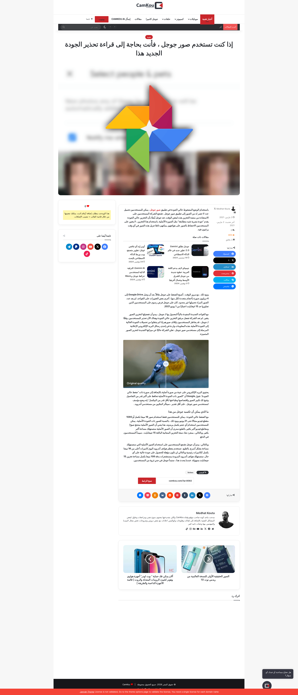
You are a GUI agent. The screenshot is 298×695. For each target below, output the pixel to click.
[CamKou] (149, 5)
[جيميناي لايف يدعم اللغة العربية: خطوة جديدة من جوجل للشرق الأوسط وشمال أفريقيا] (200, 272)
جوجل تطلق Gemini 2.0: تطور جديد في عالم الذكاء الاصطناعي (178, 250)
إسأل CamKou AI (120, 19)
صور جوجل (155, 209)
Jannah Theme (87, 692)
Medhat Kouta (223, 208)
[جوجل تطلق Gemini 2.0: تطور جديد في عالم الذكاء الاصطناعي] (200, 250)
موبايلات (194, 19)
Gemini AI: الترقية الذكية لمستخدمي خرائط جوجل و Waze (135, 272)
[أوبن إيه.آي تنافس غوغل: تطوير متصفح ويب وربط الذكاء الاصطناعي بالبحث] (155, 250)
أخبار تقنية (207, 19)
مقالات (138, 19)
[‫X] (205, 529)
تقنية (149, 37)
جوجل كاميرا (152, 19)
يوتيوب (102, 19)
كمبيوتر (180, 19)
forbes (190, 472)
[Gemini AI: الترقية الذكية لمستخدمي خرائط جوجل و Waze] (155, 272)
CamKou (126, 684)
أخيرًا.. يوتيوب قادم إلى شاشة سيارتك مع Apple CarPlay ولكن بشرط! (191, 27)
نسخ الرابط (147, 480)
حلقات (167, 19)
